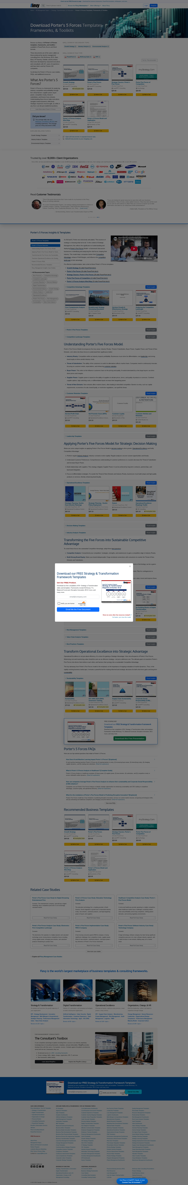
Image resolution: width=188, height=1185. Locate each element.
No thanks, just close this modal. (121, 617)
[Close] (130, 566)
